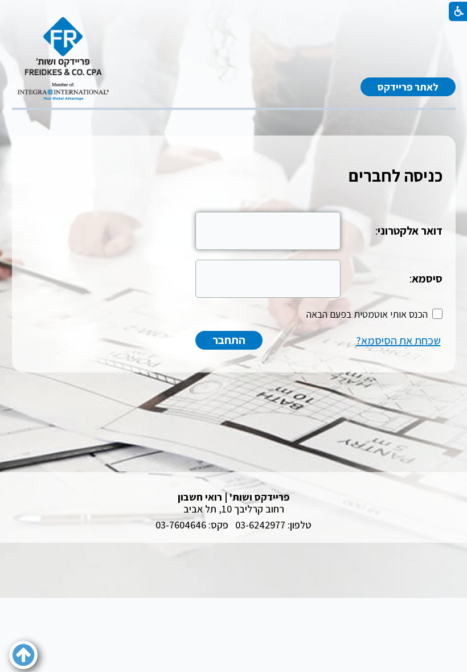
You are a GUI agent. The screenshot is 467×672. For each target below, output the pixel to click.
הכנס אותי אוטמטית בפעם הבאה (367, 314)
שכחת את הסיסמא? (398, 340)
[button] (23, 655)
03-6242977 (260, 524)
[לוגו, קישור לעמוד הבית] (63, 58)
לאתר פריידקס (408, 86)
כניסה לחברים (396, 175)
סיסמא (427, 278)
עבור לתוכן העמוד (233, 28)
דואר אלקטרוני (410, 230)
